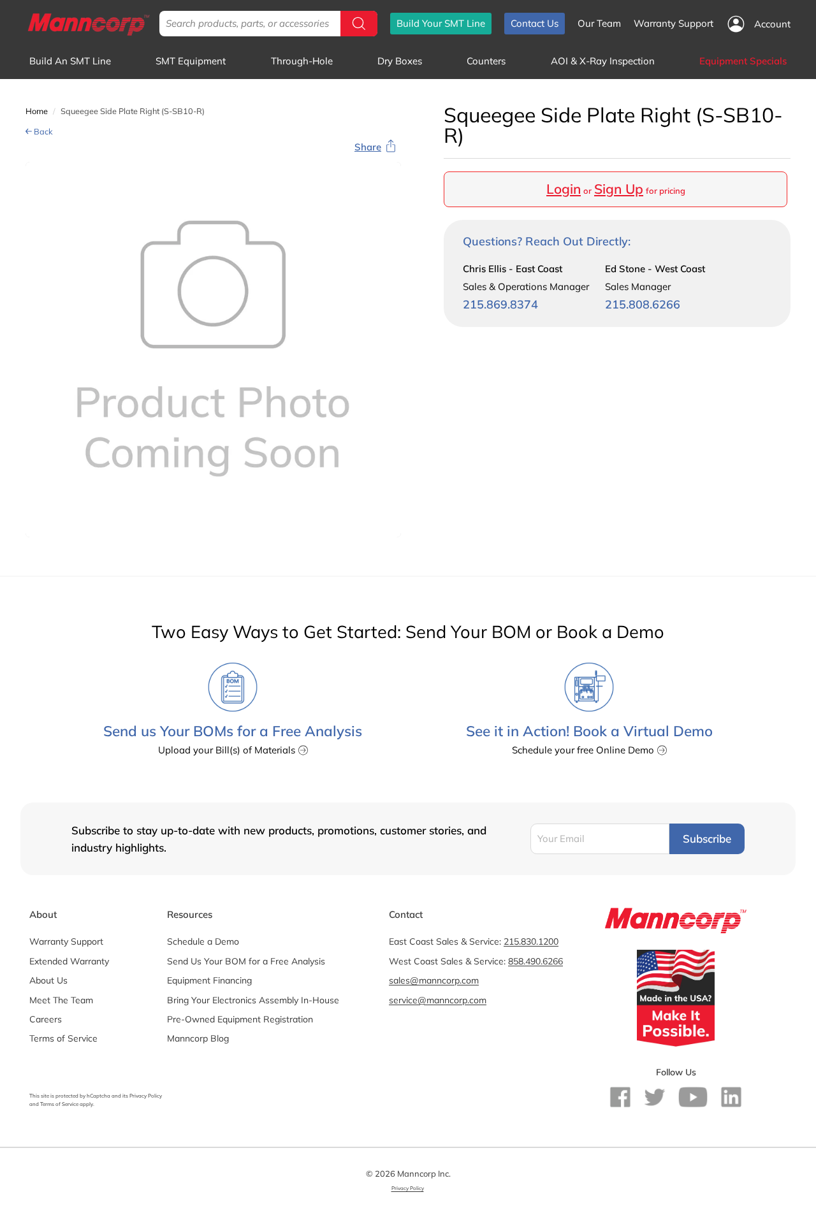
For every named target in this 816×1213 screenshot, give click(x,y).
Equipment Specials (743, 61)
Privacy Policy (145, 1096)
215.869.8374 (500, 304)
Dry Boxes (399, 61)
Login (563, 188)
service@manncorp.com (437, 1000)
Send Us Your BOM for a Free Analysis (246, 961)
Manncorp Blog (198, 1038)
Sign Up (618, 188)
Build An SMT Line (70, 61)
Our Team (599, 23)
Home (37, 111)
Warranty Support (673, 23)
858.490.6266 (535, 961)
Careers (45, 1019)
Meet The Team (61, 1000)
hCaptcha (98, 1096)
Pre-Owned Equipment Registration (240, 1019)
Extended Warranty (69, 961)
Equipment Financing (209, 980)
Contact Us (534, 23)
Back (42, 131)
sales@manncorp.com (434, 980)
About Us (48, 980)
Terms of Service (63, 1038)
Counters (486, 61)
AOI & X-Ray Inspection (603, 61)
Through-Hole (302, 61)
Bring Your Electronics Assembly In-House (253, 1000)
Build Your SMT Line (441, 23)
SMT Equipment (191, 61)
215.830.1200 (531, 941)
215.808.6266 (642, 304)
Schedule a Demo (203, 941)
